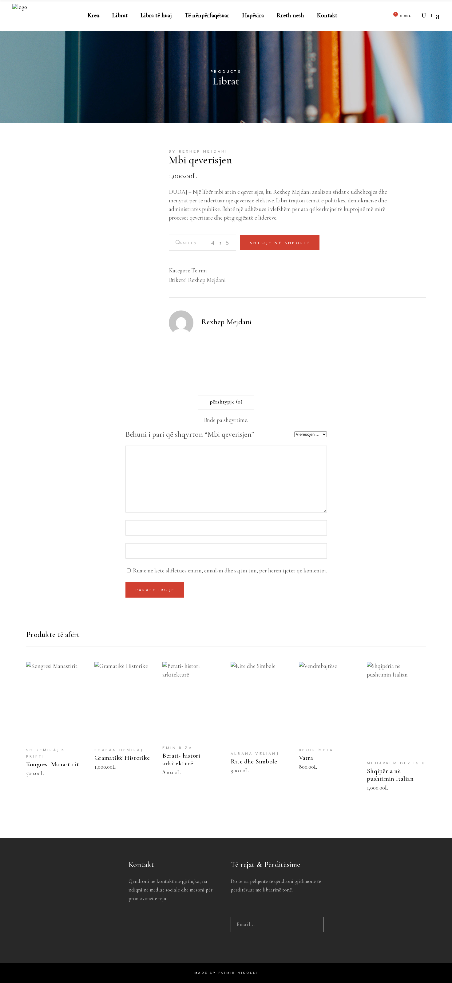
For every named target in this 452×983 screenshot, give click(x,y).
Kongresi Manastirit (52, 764)
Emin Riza (177, 748)
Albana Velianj (255, 754)
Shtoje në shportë (280, 243)
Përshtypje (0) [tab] (226, 401)
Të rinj (199, 270)
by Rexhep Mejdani (198, 152)
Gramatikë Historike (122, 758)
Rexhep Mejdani (207, 279)
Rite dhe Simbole (254, 761)
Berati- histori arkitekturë (181, 759)
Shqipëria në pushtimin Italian (390, 774)
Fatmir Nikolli (238, 973)
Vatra (306, 758)
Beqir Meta (316, 750)
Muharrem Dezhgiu (396, 763)
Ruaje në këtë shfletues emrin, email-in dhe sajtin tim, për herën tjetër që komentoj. (230, 570)
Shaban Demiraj (119, 750)
